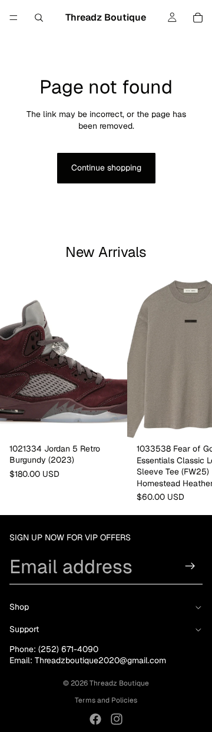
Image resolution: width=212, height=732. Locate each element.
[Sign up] (190, 566)
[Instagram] (117, 719)
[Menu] (13, 17)
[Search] (39, 18)
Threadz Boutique (119, 683)
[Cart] (198, 18)
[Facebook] (95, 719)
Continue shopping (106, 167)
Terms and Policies (106, 700)
